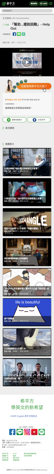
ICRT (15, 454)
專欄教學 (5, 460)
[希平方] (8, 4)
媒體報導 (16, 460)
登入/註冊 (43, 4)
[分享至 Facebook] (14, 34)
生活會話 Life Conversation (16, 18)
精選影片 (5, 456)
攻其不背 (5, 454)
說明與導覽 (28, 456)
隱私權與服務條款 (30, 454)
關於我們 (16, 458)
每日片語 (5, 458)
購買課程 (34, 4)
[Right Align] (50, 4)
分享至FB (41, 120)
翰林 (14, 456)
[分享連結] (23, 34)
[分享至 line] (19, 34)
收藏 (7, 25)
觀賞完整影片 (17, 120)
